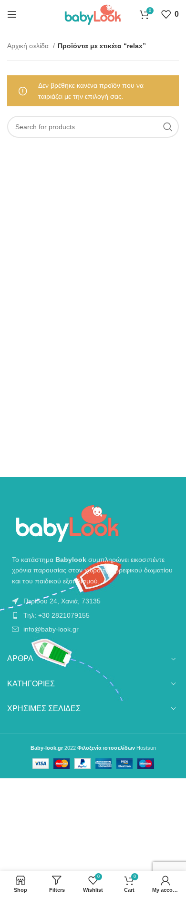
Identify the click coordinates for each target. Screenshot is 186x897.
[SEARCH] (168, 127)
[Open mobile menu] (11, 14)
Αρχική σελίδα (29, 46)
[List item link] (93, 601)
